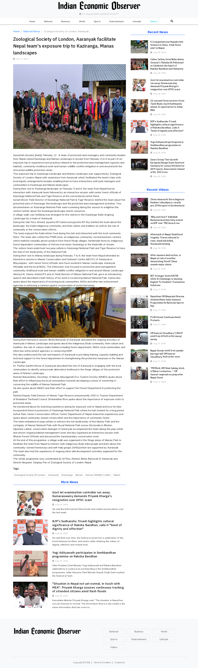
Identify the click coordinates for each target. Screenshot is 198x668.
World (164, 631)
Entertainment (138, 639)
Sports (113, 639)
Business (138, 631)
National (113, 631)
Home (16, 31)
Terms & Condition (102, 662)
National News (31, 31)
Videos (113, 647)
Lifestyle (164, 639)
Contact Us (119, 662)
